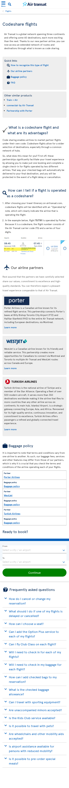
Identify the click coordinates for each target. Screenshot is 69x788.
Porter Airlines (12, 477)
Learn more (10, 327)
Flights (8, 11)
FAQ (13, 82)
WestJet (8, 495)
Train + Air (12, 99)
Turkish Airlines (12, 513)
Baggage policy (19, 76)
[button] (34, 573)
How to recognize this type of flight (30, 65)
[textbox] (34, 549)
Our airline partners (21, 71)
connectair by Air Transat (20, 105)
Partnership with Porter (19, 110)
